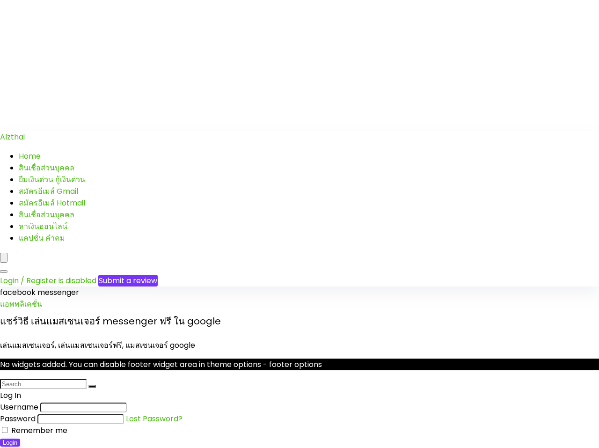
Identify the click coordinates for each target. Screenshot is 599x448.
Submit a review (128, 280)
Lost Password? (154, 418)
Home (30, 156)
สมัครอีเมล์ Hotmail (52, 203)
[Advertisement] (281, 65)
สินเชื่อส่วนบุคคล (46, 167)
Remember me (38, 430)
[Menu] (3, 258)
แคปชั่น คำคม (42, 238)
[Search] (3, 271)
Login (10, 442)
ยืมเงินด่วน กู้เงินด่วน (52, 179)
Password (18, 418)
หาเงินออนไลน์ (43, 226)
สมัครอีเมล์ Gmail (48, 191)
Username (19, 407)
